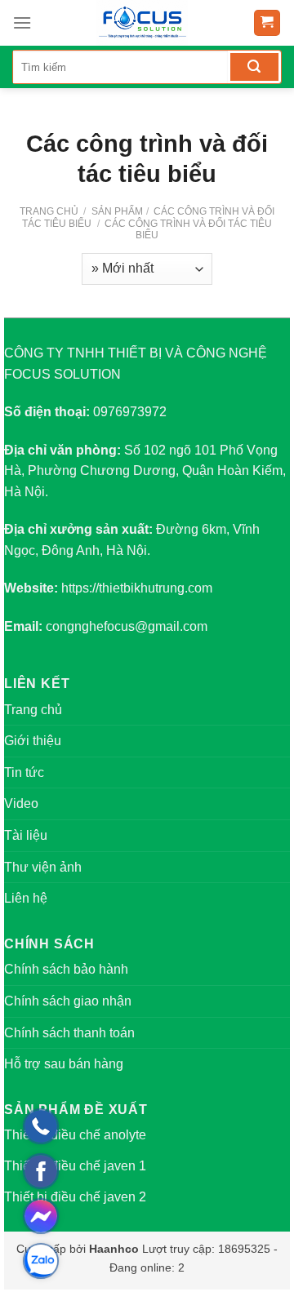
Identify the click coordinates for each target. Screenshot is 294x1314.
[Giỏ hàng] (267, 23)
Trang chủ (49, 211)
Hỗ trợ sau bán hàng (63, 1064)
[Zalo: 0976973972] (40, 1261)
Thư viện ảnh (43, 867)
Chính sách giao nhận (67, 1001)
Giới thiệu (32, 741)
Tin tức (24, 772)
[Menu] (22, 22)
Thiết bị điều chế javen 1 (75, 1166)
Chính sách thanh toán (69, 1033)
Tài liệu (25, 835)
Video (21, 803)
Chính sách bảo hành (66, 969)
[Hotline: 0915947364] (40, 1126)
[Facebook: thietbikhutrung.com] (40, 1171)
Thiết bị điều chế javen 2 (75, 1197)
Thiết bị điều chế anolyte (75, 1135)
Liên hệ (25, 898)
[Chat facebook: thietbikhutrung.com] (40, 1216)
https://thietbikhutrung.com (136, 588)
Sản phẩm (117, 211)
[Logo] (142, 23)
